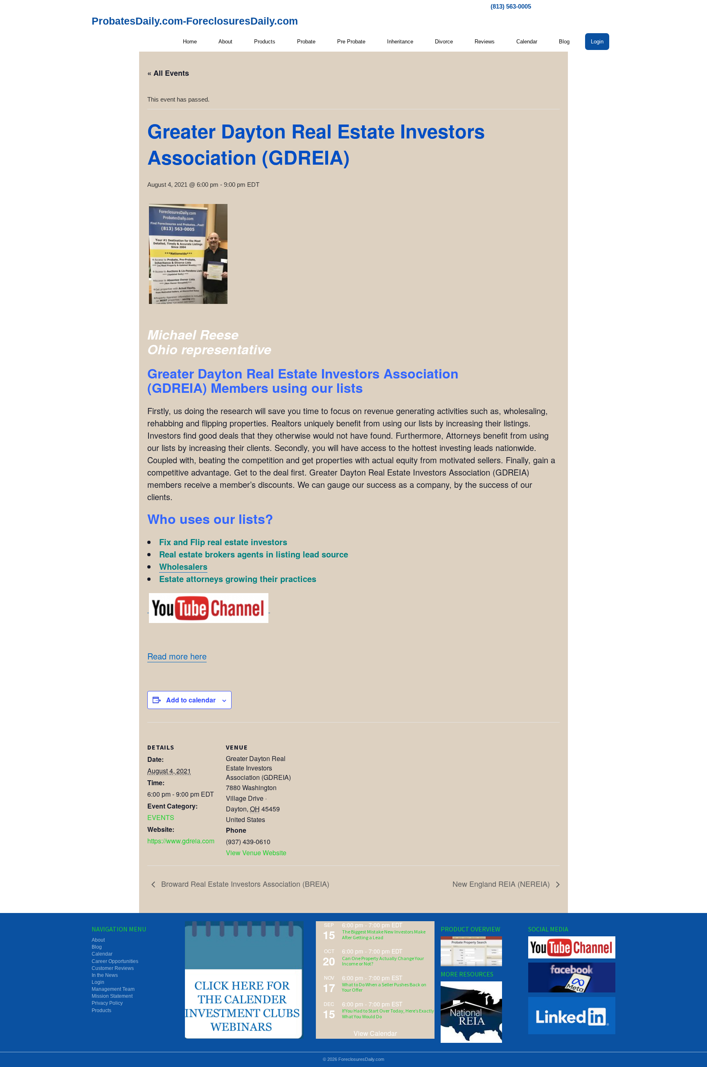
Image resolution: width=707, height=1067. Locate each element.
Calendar (526, 42)
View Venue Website (256, 852)
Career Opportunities (115, 961)
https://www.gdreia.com (180, 840)
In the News (105, 975)
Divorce (444, 42)
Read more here (177, 656)
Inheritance (400, 42)
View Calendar (375, 1033)
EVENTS (160, 817)
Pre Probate (351, 42)
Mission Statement (112, 996)
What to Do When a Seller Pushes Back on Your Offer (384, 987)
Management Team (113, 989)
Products (264, 42)
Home (190, 42)
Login (597, 42)
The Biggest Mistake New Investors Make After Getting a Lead (384, 934)
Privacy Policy (107, 1003)
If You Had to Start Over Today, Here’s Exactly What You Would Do (388, 1013)
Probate (306, 42)
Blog (564, 42)
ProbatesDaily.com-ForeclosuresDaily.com (195, 21)
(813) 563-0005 (511, 6)
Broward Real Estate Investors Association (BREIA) (244, 883)
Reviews (485, 42)
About (225, 42)
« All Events (168, 73)
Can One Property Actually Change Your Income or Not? (383, 961)
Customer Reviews (113, 968)
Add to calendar (191, 700)
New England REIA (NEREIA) (502, 883)
